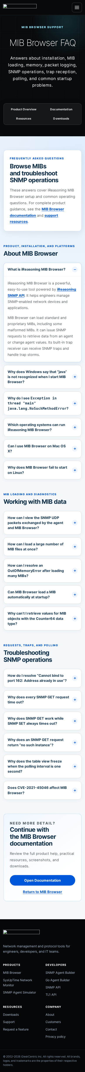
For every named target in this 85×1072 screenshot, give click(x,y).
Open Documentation (42, 880)
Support (9, 1022)
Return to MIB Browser (42, 892)
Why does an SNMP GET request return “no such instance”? (35, 742)
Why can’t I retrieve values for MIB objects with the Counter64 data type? (37, 618)
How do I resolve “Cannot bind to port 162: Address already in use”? (37, 678)
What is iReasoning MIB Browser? (36, 269)
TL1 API (51, 994)
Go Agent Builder (58, 980)
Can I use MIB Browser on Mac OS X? (37, 448)
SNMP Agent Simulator (19, 992)
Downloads (61, 118)
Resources (23, 118)
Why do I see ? (38, 403)
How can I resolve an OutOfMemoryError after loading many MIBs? (36, 570)
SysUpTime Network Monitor (17, 982)
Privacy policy (56, 1036)
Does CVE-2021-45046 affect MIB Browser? (37, 790)
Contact (51, 1029)
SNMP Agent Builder (60, 972)
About (50, 1014)
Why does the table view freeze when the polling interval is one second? (35, 766)
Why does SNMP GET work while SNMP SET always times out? (36, 721)
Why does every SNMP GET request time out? (38, 699)
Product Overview (23, 109)
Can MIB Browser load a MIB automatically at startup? (32, 594)
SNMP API (53, 987)
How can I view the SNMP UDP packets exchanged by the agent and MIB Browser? (35, 522)
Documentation (61, 109)
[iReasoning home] (20, 7)
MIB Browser (12, 972)
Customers (53, 1022)
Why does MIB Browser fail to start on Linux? (37, 470)
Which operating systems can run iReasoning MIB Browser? (36, 427)
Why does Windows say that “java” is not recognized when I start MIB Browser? (37, 376)
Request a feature (16, 1029)
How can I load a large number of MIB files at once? (35, 546)
